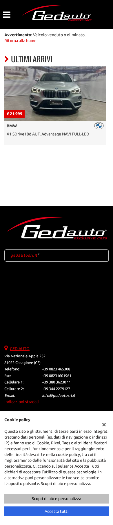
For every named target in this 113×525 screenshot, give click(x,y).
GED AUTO (20, 348)
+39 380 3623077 (56, 382)
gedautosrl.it (24, 255)
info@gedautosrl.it (58, 395)
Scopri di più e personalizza (56, 498)
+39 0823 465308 (56, 369)
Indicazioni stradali (21, 401)
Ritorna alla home (20, 40)
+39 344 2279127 (56, 389)
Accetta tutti (57, 511)
